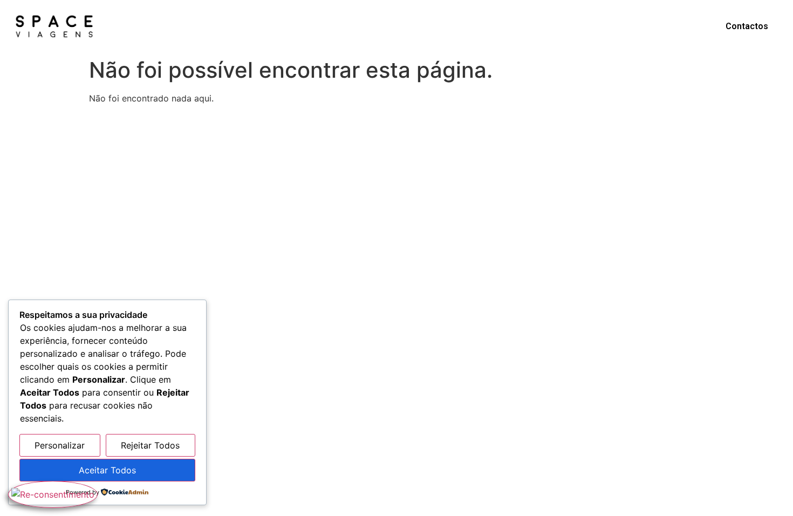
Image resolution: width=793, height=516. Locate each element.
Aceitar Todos (107, 470)
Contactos (747, 26)
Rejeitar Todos (150, 445)
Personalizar (60, 445)
